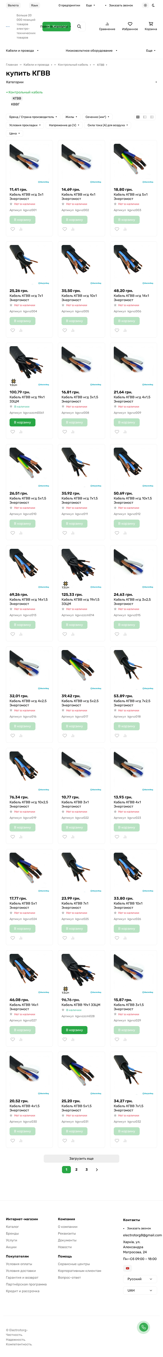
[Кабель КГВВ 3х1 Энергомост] (81, 771)
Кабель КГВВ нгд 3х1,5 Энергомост (80, 399)
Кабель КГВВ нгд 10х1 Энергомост (79, 298)
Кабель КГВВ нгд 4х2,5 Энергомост (28, 703)
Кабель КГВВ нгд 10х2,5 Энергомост (29, 804)
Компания (66, 1219)
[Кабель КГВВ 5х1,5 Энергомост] (81, 1075)
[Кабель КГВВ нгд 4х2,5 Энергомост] (29, 670)
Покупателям (17, 1256)
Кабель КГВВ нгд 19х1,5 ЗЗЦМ (81, 602)
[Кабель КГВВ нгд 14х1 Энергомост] (133, 265)
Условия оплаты (19, 1264)
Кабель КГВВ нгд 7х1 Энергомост (26, 298)
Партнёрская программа (26, 1284)
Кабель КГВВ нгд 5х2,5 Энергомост (80, 703)
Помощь (65, 1256)
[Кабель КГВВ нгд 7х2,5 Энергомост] (133, 670)
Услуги (11, 1240)
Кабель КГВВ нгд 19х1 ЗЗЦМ (27, 399)
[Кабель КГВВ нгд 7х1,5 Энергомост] (81, 467)
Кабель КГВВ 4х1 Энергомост (127, 804)
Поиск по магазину (54, 26)
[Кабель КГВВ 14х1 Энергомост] (29, 973)
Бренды (12, 1233)
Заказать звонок (121, 5)
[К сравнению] (21, 229)
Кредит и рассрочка (22, 1291)
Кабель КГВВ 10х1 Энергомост (128, 905)
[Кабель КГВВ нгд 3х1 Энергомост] (29, 163)
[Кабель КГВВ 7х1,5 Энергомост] (133, 1075)
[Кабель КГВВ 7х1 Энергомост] (81, 872)
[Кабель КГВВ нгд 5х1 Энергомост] (133, 163)
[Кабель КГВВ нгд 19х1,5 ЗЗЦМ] (81, 568)
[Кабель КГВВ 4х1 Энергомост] (133, 771)
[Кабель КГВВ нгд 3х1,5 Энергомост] (81, 366)
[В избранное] (13, 229)
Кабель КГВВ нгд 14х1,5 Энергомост (29, 602)
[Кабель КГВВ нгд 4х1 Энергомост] (81, 163)
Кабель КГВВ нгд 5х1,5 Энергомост (28, 500)
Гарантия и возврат (22, 1277)
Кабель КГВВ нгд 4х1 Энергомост (78, 196)
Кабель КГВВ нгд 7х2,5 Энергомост (132, 703)
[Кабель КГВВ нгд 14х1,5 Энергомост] (29, 568)
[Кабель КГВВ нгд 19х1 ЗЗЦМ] (29, 366)
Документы (67, 1240)
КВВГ (15, 104)
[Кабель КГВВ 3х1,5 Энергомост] (133, 973)
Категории (15, 82)
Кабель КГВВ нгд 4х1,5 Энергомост (132, 399)
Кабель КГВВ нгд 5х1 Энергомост (131, 196)
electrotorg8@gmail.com (140, 1235)
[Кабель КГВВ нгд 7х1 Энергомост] (29, 265)
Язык (34, 5)
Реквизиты (67, 1233)
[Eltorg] (8, 26)
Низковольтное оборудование (89, 51)
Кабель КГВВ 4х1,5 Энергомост (25, 1108)
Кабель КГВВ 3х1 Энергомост (75, 804)
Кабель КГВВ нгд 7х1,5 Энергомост (80, 500)
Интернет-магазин (22, 1219)
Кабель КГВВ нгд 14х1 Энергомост (131, 298)
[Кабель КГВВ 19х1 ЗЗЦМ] (81, 973)
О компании (67, 1227)
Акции (11, 1247)
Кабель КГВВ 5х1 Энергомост (23, 905)
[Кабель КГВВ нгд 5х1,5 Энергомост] (29, 467)
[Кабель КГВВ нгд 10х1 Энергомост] (81, 265)
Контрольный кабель (25, 92)
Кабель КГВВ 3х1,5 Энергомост (129, 1007)
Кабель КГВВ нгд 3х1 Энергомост (26, 196)
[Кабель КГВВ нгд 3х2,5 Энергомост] (133, 568)
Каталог (12, 1227)
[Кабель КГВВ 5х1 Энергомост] (29, 872)
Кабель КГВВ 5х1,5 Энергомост (77, 1108)
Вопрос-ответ (69, 1277)
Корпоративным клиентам (79, 1271)
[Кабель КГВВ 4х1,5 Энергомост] (29, 1075)
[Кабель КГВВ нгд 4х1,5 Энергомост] (133, 366)
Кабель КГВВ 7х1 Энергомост (75, 905)
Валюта (13, 5)
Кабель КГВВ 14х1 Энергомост (24, 1007)
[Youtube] (127, 1268)
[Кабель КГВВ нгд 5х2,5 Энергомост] (81, 670)
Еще (89, 5)
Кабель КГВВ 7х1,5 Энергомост (128, 1108)
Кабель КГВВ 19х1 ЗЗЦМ (81, 1005)
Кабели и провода (20, 51)
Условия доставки (21, 1271)
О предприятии (69, 5)
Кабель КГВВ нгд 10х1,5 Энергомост (133, 500)
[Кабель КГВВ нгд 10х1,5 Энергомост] (133, 467)
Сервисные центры (74, 1264)
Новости (65, 1247)
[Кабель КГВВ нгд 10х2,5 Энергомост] (29, 771)
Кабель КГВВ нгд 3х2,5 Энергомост (132, 602)
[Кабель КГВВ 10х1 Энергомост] (133, 872)
